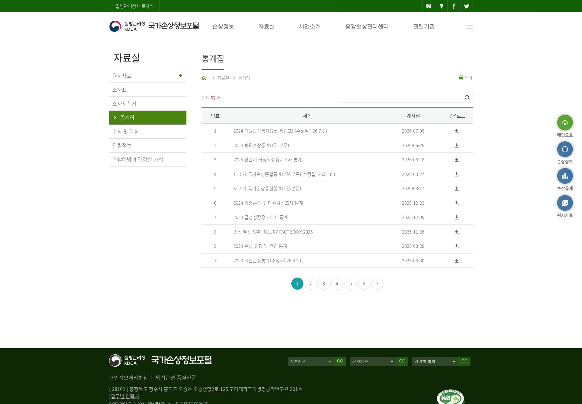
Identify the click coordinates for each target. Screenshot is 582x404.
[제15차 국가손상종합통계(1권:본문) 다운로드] (456, 188)
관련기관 (424, 26)
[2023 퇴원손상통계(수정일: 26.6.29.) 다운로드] (456, 260)
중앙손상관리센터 (367, 26)
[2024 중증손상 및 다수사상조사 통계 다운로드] (456, 203)
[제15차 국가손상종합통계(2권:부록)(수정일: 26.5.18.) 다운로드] (456, 174)
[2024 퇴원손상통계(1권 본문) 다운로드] (456, 145)
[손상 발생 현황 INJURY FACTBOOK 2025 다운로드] (456, 231)
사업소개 (310, 26)
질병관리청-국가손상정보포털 (154, 26)
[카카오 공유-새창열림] (441, 6)
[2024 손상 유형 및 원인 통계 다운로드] (456, 246)
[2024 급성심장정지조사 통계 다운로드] (456, 217)
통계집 (244, 78)
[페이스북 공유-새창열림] (454, 6)
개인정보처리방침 (128, 377)
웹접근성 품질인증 (176, 377)
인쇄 (468, 78)
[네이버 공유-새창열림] (429, 6)
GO (340, 361)
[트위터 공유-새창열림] (466, 6)
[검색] (467, 97)
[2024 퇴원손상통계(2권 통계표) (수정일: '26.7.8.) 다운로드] (456, 130)
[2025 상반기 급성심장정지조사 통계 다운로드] (456, 159)
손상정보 (223, 26)
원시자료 (122, 76)
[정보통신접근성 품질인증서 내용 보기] (450, 393)
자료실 (266, 26)
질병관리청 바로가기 (134, 6)
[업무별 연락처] (125, 396)
